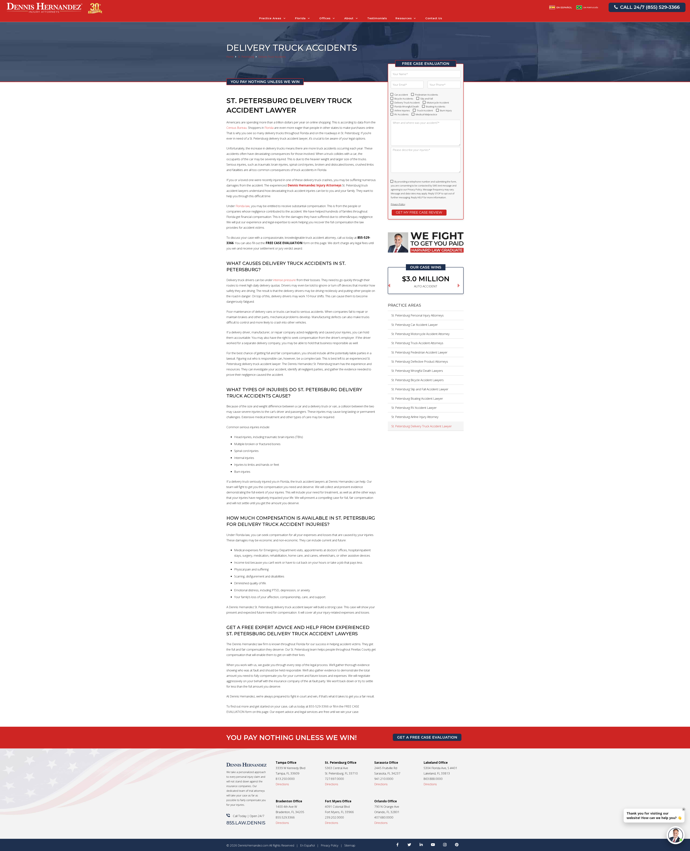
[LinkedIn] (421, 844)
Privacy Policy (398, 204)
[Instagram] (444, 844)
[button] (676, 835)
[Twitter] (409, 844)
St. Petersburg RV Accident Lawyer (414, 408)
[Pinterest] (456, 844)
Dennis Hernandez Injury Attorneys (314, 185)
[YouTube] (433, 844)
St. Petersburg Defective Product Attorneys (419, 361)
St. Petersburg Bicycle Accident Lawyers (417, 380)
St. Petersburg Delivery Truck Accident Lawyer (421, 426)
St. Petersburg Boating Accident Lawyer (417, 398)
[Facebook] (397, 844)
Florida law (243, 206)
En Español (307, 845)
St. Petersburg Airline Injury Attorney (414, 417)
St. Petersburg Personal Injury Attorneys (417, 315)
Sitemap (349, 845)
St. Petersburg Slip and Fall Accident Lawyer (419, 389)
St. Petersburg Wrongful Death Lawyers (417, 371)
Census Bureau (236, 128)
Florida (268, 128)
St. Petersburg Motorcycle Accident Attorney (420, 334)
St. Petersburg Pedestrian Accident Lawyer (419, 352)
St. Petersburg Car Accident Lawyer (414, 325)
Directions (282, 784)
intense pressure (284, 280)
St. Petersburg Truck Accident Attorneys (417, 343)
